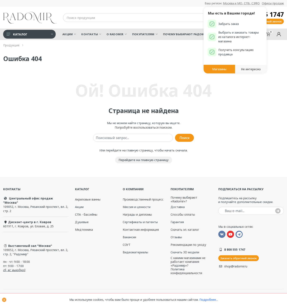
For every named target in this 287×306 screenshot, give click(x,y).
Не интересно (251, 69)
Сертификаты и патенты (140, 222)
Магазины (219, 69)
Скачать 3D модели (185, 252)
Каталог (20, 34)
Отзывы (176, 237)
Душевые (82, 222)
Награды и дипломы (137, 214)
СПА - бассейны (86, 214)
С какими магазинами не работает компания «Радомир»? (188, 261)
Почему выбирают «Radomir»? (184, 199)
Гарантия (177, 222)
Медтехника (84, 230)
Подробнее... (208, 300)
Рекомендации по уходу (188, 245)
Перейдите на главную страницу (144, 160)
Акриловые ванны (87, 199)
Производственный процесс (143, 199)
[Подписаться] (278, 211)
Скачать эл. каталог (185, 230)
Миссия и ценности (136, 207)
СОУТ (126, 245)
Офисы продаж (273, 3)
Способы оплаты (183, 214)
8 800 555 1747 (234, 249)
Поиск (184, 137)
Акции (79, 207)
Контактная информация (141, 230)
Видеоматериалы (135, 252)
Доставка (178, 207)
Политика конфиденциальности (186, 271)
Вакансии (129, 237)
